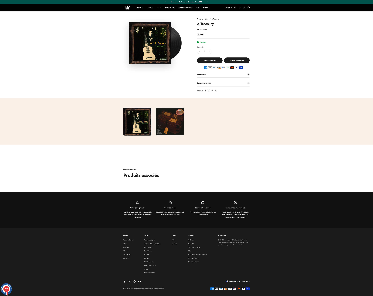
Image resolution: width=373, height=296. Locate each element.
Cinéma (126, 251)
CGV (189, 251)
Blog (197, 7)
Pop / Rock (148, 251)
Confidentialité (193, 258)
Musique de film (149, 273)
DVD (173, 240)
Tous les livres (128, 240)
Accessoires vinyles (185, 7)
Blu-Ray (174, 243)
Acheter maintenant (237, 60)
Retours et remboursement (197, 254)
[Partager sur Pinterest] (212, 90)
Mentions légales (194, 247)
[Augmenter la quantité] (209, 51)
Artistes (191, 240)
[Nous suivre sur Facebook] (124, 281)
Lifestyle (126, 258)
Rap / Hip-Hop (149, 262)
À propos (206, 7)
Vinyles (138, 7)
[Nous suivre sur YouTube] (139, 281)
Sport (125, 243)
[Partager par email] (215, 90)
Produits (200, 19)
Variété (146, 254)
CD (158, 7)
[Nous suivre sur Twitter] (129, 281)
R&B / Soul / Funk (150, 265)
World (146, 269)
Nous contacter (193, 262)
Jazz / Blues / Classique (152, 243)
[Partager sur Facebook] (205, 90)
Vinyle (207, 19)
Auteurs (191, 243)
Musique (126, 247)
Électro (146, 258)
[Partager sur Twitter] (208, 90)
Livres (149, 7)
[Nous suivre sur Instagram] (134, 281)
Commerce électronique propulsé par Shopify (150, 288)
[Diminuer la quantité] (200, 51)
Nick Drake (203, 29)
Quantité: (200, 47)
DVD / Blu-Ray (169, 7)
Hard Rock (147, 247)
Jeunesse (126, 254)
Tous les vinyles (149, 240)
